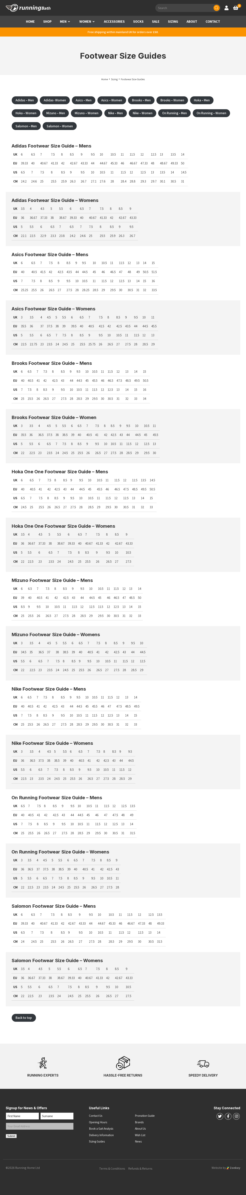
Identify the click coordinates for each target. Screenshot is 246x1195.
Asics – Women (111, 100)
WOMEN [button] (85, 21)
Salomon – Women (60, 126)
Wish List (140, 1135)
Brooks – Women (172, 100)
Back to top (24, 1018)
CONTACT (213, 21)
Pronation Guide (145, 1116)
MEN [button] (63, 21)
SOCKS (138, 21)
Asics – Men (83, 100)
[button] (69, 21)
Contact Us (95, 1116)
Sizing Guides (97, 1141)
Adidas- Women (55, 100)
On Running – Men (174, 113)
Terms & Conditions (112, 1169)
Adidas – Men (25, 100)
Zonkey (234, 1168)
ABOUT (192, 21)
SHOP (47, 21)
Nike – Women (142, 113)
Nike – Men (115, 113)
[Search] (217, 8)
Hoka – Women (26, 113)
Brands (139, 1122)
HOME (30, 21)
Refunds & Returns (140, 1169)
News (138, 1141)
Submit (11, 1136)
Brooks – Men (141, 100)
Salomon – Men (26, 126)
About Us (140, 1128)
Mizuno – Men (55, 113)
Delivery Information (101, 1135)
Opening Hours (98, 1122)
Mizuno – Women (86, 113)
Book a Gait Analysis (101, 1128)
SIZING (173, 21)
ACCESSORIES (114, 21)
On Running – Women (211, 113)
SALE (156, 21)
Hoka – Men (202, 100)
